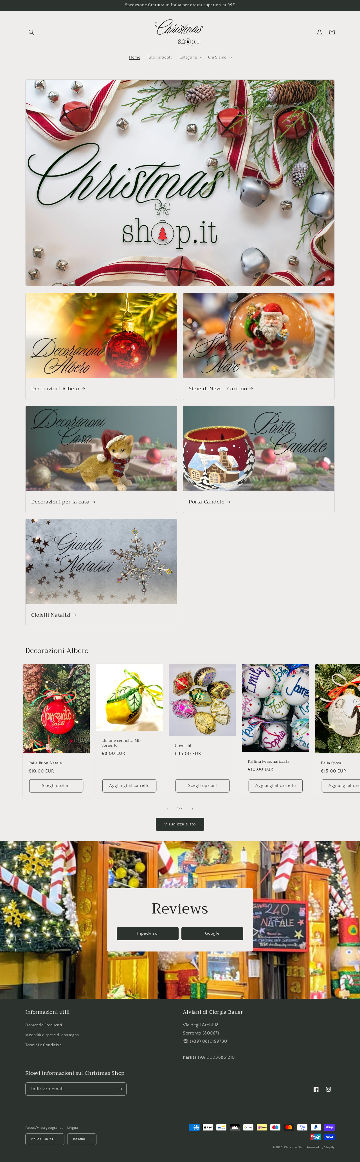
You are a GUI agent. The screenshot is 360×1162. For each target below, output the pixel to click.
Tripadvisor (147, 933)
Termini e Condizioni (44, 1045)
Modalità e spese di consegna (52, 1035)
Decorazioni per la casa (60, 502)
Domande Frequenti (43, 1025)
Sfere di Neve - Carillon (218, 389)
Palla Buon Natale (45, 763)
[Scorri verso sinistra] (167, 809)
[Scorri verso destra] (192, 809)
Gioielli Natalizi (50, 615)
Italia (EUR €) (42, 1139)
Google (212, 933)
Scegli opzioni (56, 785)
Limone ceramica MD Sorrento (121, 743)
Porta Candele (207, 502)
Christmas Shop (295, 1147)
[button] (31, 32)
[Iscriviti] (120, 1089)
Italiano (79, 1139)
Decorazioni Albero (55, 389)
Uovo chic (184, 746)
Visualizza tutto (180, 824)
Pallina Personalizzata (268, 761)
